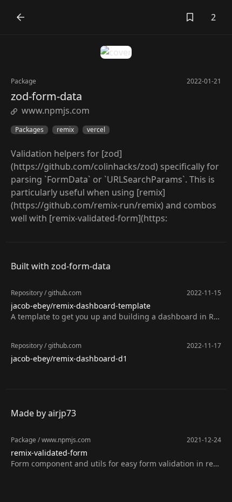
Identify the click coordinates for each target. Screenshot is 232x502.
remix (65, 130)
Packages (29, 130)
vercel (96, 130)
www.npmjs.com (56, 110)
